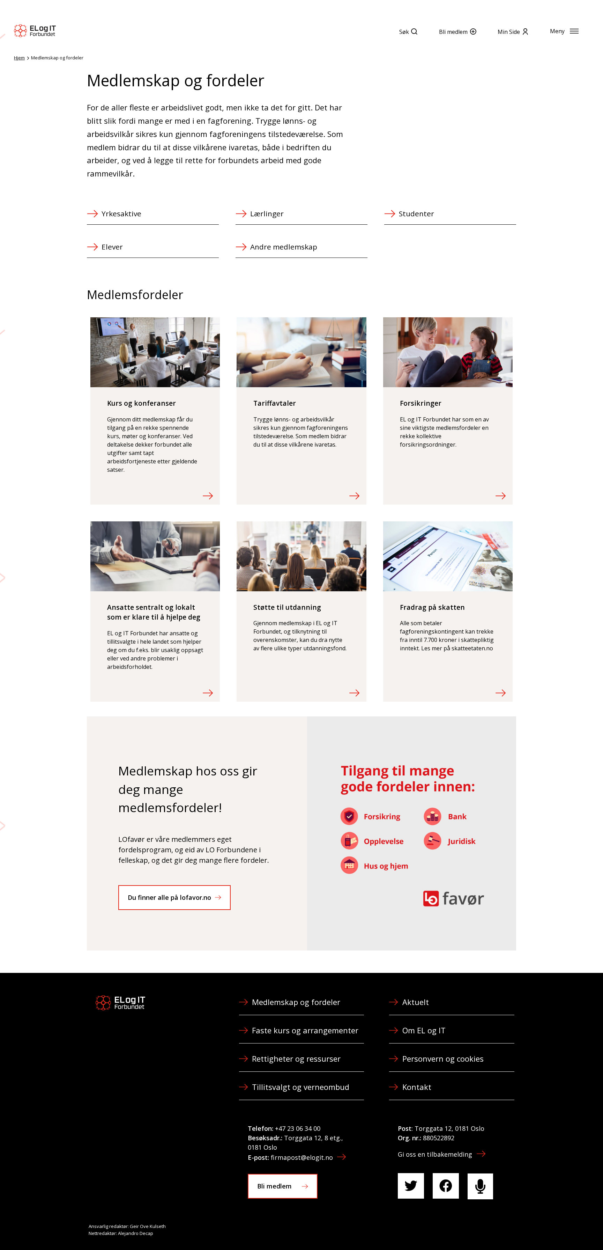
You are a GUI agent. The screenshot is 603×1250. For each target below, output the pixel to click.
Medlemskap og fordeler (296, 1002)
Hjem (19, 58)
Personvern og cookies (443, 1058)
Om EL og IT (424, 1030)
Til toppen (559, 1229)
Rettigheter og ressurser (296, 1058)
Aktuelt (415, 1002)
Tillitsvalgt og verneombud (300, 1087)
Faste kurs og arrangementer (305, 1030)
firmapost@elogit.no (302, 1157)
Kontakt (416, 1087)
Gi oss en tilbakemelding (435, 1154)
